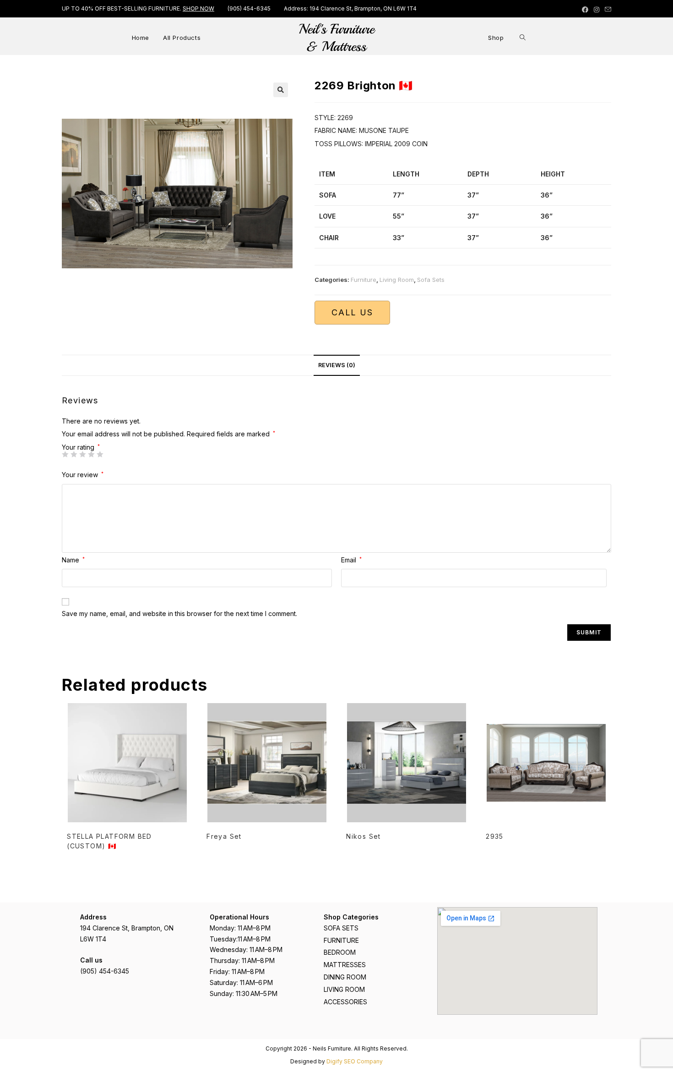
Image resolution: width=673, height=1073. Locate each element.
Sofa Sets (431, 279)
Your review (82, 475)
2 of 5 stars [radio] (74, 454)
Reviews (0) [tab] (336, 365)
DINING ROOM (345, 977)
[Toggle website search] (522, 38)
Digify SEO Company (354, 1061)
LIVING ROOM (344, 989)
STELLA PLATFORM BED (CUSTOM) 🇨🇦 (109, 841)
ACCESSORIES (345, 1002)
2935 (495, 836)
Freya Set (224, 836)
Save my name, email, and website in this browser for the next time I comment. (179, 613)
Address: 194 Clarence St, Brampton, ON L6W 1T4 (350, 8)
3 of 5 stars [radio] (82, 454)
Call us (352, 312)
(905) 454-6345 (249, 8)
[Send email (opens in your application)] (606, 9)
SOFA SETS (341, 928)
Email (351, 560)
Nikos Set (363, 836)
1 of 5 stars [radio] (65, 454)
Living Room (397, 279)
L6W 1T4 (93, 939)
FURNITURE (341, 940)
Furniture (363, 279)
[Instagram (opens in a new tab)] (596, 9)
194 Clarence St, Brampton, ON (127, 928)
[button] (280, 90)
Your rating (81, 447)
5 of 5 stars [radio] (100, 454)
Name (73, 560)
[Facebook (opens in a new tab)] (585, 9)
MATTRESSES (345, 964)
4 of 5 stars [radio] (91, 454)
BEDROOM (340, 952)
